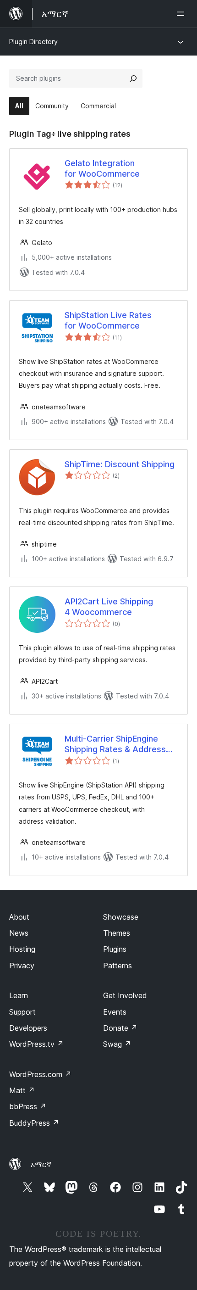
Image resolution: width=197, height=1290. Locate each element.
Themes (116, 933)
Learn (18, 995)
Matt (22, 1090)
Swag (117, 1044)
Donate (120, 1028)
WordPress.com (40, 1074)
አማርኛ (41, 1164)
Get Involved (125, 995)
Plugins (114, 949)
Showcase (120, 916)
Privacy (21, 965)
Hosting (22, 949)
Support (22, 1011)
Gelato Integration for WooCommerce (102, 168)
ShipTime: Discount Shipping (120, 464)
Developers (28, 1028)
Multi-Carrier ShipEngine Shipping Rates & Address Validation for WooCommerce (115, 744)
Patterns (117, 965)
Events (114, 1011)
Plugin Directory (33, 41)
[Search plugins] (133, 78)
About (19, 916)
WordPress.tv (36, 1044)
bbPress (27, 1106)
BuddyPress (34, 1123)
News (18, 933)
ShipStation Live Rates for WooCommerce (108, 320)
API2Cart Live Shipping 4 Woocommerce (109, 607)
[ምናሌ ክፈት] (182, 14)
